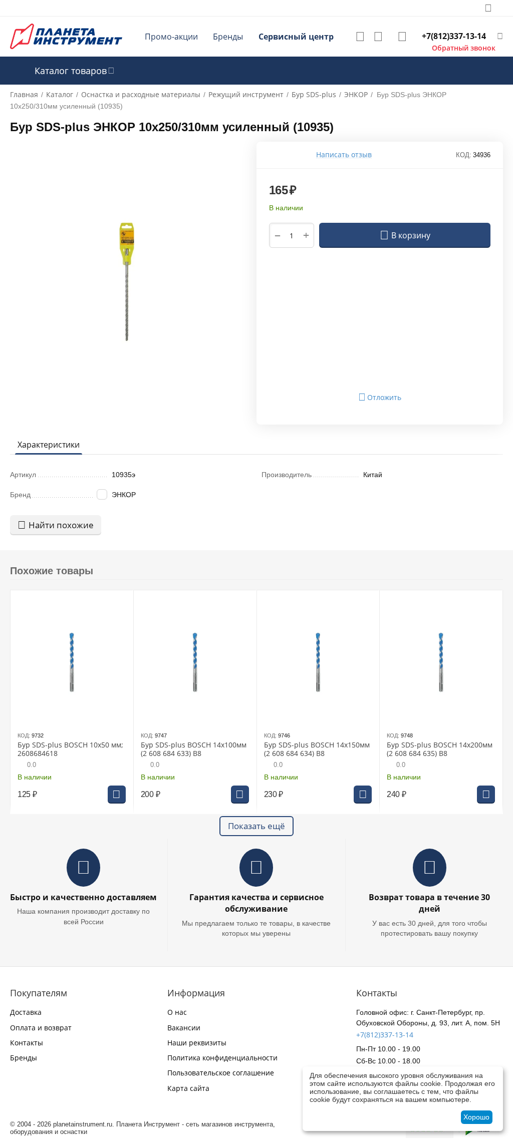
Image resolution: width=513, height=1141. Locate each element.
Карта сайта (188, 1088)
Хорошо (476, 1117)
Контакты (26, 1042)
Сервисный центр (296, 36)
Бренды (228, 36)
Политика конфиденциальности (222, 1057)
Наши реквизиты (196, 1042)
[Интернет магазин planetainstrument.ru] (66, 36)
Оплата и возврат (41, 1027)
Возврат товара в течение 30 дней (429, 903)
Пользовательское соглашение (220, 1072)
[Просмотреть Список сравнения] (378, 36)
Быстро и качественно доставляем (83, 897)
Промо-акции (171, 36)
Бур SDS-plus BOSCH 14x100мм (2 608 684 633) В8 (193, 749)
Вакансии (183, 1027)
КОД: (463, 155)
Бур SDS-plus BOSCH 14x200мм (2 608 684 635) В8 (439, 749)
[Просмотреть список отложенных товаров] (360, 36)
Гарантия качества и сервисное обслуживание (256, 903)
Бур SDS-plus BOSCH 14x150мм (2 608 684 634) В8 (317, 749)
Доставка (26, 1012)
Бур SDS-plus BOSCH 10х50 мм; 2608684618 (70, 749)
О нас (177, 1012)
